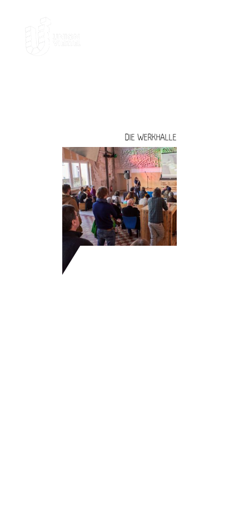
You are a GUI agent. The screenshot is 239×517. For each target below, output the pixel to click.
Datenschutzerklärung (160, 362)
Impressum (195, 344)
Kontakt (202, 327)
